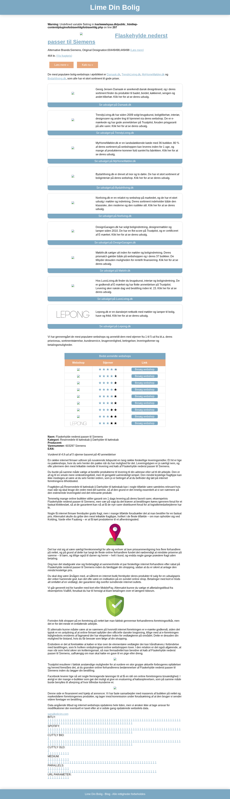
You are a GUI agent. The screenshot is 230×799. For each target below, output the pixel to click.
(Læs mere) (137, 50)
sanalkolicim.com (58, 714)
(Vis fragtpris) (64, 55)
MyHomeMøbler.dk (153, 74)
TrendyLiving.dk (131, 74)
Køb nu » (87, 64)
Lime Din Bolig (115, 7)
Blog (107, 794)
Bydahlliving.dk (57, 78)
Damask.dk (113, 74)
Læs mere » (61, 64)
